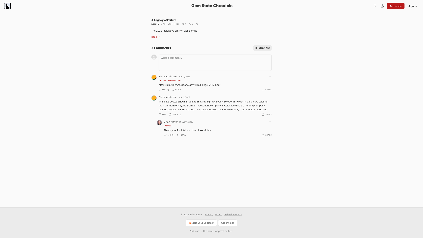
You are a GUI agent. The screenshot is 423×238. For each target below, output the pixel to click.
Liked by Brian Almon (171, 80)
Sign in (412, 6)
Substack (195, 231)
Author (168, 125)
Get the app (227, 222)
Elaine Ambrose (167, 76)
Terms (218, 214)
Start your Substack (203, 222)
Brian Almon (158, 24)
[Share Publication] (382, 6)
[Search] (375, 6)
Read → (155, 36)
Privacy (209, 214)
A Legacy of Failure (163, 20)
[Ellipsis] (270, 76)
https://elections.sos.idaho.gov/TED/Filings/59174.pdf (189, 84)
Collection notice (233, 214)
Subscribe (396, 6)
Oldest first (264, 47)
